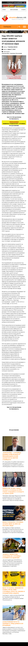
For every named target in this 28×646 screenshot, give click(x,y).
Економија (19, 53)
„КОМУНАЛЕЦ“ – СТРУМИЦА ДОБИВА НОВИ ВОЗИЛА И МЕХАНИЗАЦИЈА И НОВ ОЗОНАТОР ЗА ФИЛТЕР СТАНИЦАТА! (12, 456)
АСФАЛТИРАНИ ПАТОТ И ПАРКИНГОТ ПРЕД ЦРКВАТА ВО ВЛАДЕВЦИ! (13, 623)
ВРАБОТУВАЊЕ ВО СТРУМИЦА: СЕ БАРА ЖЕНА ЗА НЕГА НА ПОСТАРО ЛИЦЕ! (13, 523)
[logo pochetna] (14, 18)
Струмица (12, 53)
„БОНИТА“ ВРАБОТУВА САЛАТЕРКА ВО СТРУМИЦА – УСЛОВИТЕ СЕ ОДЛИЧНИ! (12, 556)
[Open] (24, 27)
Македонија (5, 53)
